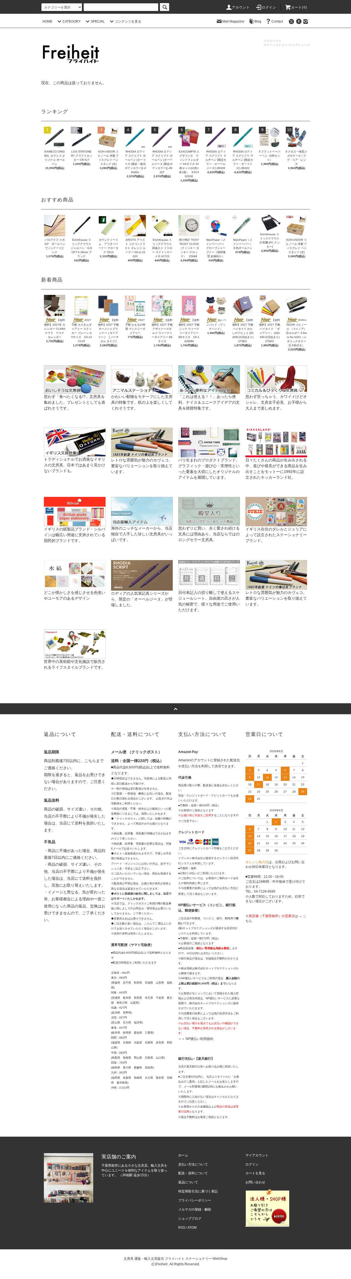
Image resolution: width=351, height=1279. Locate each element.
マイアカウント (256, 1155)
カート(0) (299, 7)
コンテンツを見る (128, 21)
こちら (90, 760)
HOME (47, 21)
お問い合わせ (255, 1182)
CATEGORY (72, 21)
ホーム (183, 1155)
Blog (257, 21)
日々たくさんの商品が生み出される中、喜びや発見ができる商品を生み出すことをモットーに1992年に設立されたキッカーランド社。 (276, 469)
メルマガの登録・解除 (194, 1209)
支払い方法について (193, 1164)
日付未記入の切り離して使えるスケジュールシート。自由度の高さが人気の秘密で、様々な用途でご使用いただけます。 (209, 601)
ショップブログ (189, 1218)
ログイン (269, 7)
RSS (181, 1228)
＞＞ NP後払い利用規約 (195, 1039)
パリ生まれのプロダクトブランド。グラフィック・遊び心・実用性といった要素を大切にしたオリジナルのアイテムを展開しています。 (209, 469)
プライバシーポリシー (194, 1200)
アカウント (241, 7)
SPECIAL (98, 21)
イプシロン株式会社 (190, 858)
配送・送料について (193, 1173)
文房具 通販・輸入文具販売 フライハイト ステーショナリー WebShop (175, 1259)
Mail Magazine (233, 21)
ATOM (192, 1228)
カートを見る (255, 1173)
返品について (188, 1182)
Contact (277, 21)
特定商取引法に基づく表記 (198, 1191)
